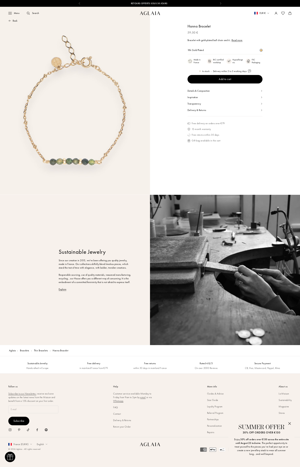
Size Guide (212, 400)
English (40, 444)
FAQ (115, 407)
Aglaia (12, 350)
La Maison (284, 393)
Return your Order (122, 426)
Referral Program (215, 412)
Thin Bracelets (41, 350)
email (143, 397)
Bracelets (25, 350)
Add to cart (225, 79)
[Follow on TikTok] (28, 430)
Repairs (210, 432)
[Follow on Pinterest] (19, 430)
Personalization (214, 425)
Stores (282, 412)
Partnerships (213, 419)
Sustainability (285, 400)
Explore (62, 289)
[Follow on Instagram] (10, 430)
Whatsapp (118, 400)
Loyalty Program (215, 406)
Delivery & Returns (122, 420)
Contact (117, 413)
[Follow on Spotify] (46, 430)
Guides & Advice (215, 393)
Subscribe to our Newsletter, (22, 393)
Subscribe (18, 421)
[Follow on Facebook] (37, 430)
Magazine (284, 406)
